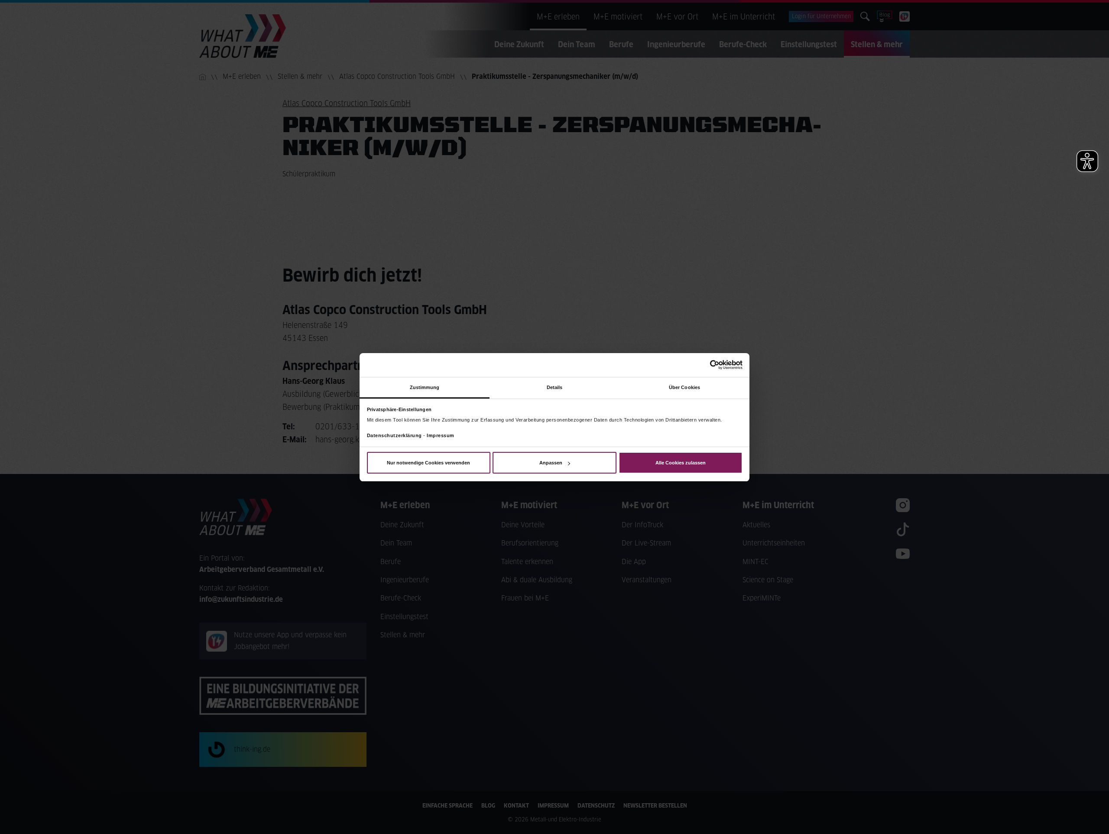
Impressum (440, 435)
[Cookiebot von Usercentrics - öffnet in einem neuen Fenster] (705, 365)
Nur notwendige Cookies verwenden (428, 462)
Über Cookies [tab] (684, 386)
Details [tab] (555, 386)
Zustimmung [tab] (425, 386)
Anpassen (550, 462)
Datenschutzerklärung (394, 435)
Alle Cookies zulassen (680, 462)
